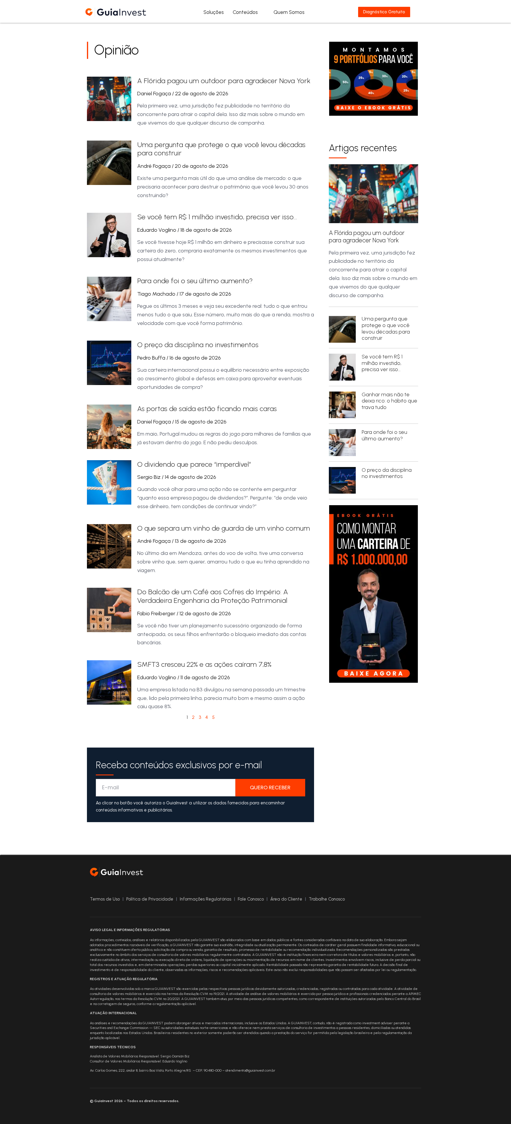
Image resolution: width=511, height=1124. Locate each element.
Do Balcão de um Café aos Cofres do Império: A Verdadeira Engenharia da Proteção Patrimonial (212, 596)
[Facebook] (380, 873)
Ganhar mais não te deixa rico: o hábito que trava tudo (389, 400)
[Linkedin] (415, 873)
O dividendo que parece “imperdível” (194, 464)
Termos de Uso (105, 899)
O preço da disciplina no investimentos (197, 344)
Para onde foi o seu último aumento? (195, 280)
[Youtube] (403, 873)
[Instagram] (391, 873)
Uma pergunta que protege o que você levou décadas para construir (221, 148)
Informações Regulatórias (205, 899)
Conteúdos (245, 12)
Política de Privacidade (149, 899)
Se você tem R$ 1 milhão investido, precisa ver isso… (217, 216)
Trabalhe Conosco (327, 899)
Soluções (213, 12)
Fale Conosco (251, 899)
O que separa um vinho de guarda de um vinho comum (223, 528)
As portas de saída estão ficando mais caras (207, 408)
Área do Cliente (286, 899)
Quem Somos (289, 12)
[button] (423, 12)
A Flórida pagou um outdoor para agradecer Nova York (224, 80)
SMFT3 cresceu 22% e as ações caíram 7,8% (204, 664)
